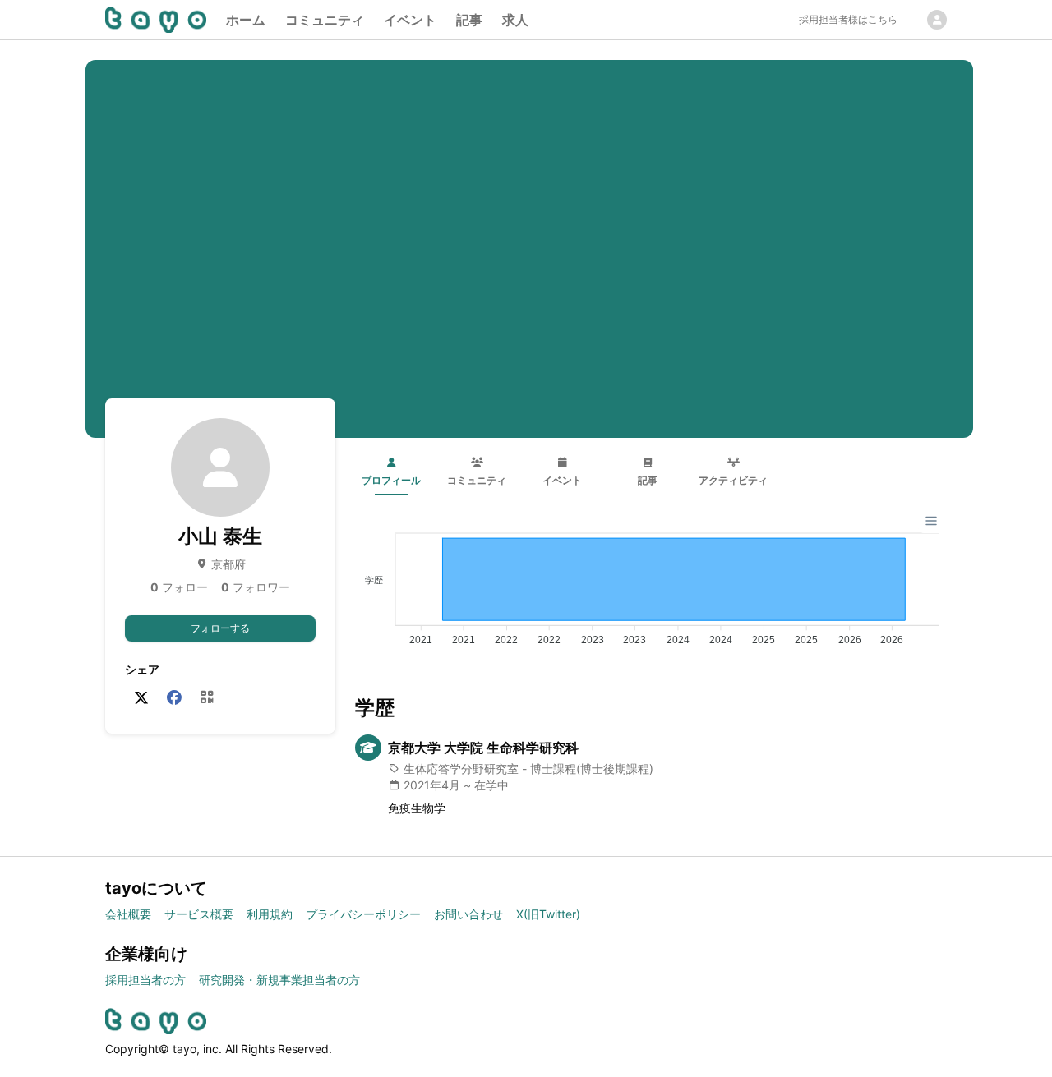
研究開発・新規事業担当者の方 (279, 980)
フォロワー (255, 587)
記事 (469, 20)
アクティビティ (733, 480)
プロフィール (391, 480)
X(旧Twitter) (548, 914)
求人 (515, 20)
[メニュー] (931, 521)
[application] (651, 582)
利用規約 (270, 914)
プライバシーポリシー (363, 914)
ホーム (245, 20)
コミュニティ (324, 20)
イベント (410, 20)
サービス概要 (198, 914)
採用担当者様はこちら (848, 19)
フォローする (220, 628)
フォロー (179, 587)
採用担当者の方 (145, 980)
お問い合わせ (468, 914)
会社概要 (128, 914)
